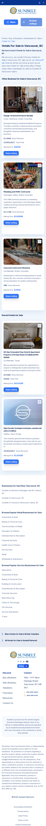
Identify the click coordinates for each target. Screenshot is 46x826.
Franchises (8, 693)
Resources (8, 698)
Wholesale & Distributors (12, 559)
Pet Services (7, 550)
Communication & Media (12, 526)
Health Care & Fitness (11, 545)
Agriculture (6, 570)
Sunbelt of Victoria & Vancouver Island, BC (20, 503)
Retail (4, 554)
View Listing (11, 153)
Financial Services (9, 540)
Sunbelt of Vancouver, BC (13, 498)
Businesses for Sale (32, 38)
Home (4, 38)
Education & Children (10, 531)
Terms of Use (23, 820)
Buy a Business (15, 38)
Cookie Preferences (23, 825)
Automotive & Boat (10, 517)
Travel (4, 616)
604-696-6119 (32, 695)
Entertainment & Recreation (13, 536)
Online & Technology (10, 602)
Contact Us (8, 703)
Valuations (7, 688)
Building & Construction (12, 584)
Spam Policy (23, 816)
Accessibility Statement (23, 807)
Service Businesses (10, 612)
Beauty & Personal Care (12, 522)
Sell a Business (9, 683)
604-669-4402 (32, 692)
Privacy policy (23, 811)
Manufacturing (8, 598)
